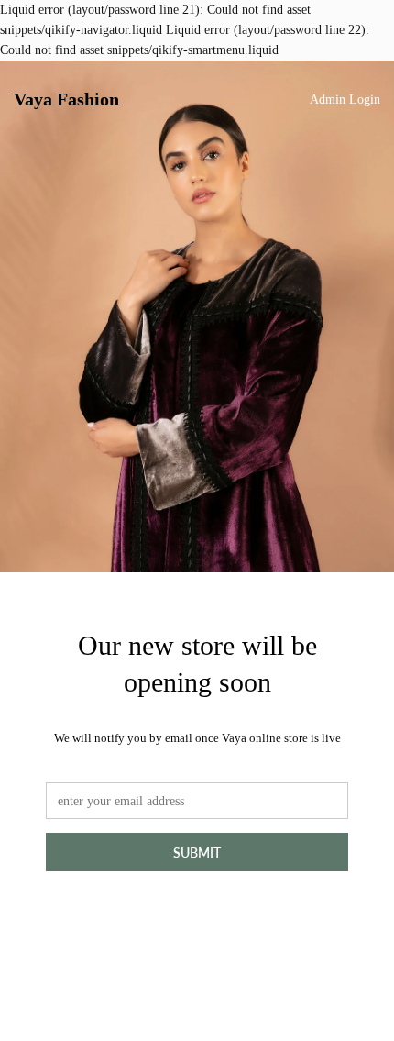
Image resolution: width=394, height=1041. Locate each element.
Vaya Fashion (66, 99)
